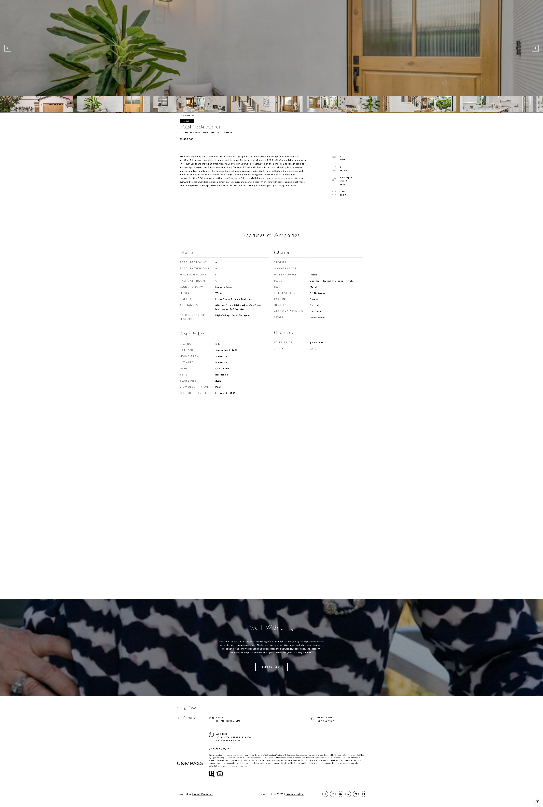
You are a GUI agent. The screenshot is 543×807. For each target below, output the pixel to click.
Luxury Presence (202, 794)
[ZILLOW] (356, 794)
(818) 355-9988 (325, 721)
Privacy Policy (294, 794)
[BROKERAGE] (363, 794)
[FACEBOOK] (325, 794)
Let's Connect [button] (271, 667)
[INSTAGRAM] (333, 794)
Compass (300, 755)
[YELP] (348, 794)
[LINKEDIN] (340, 794)
